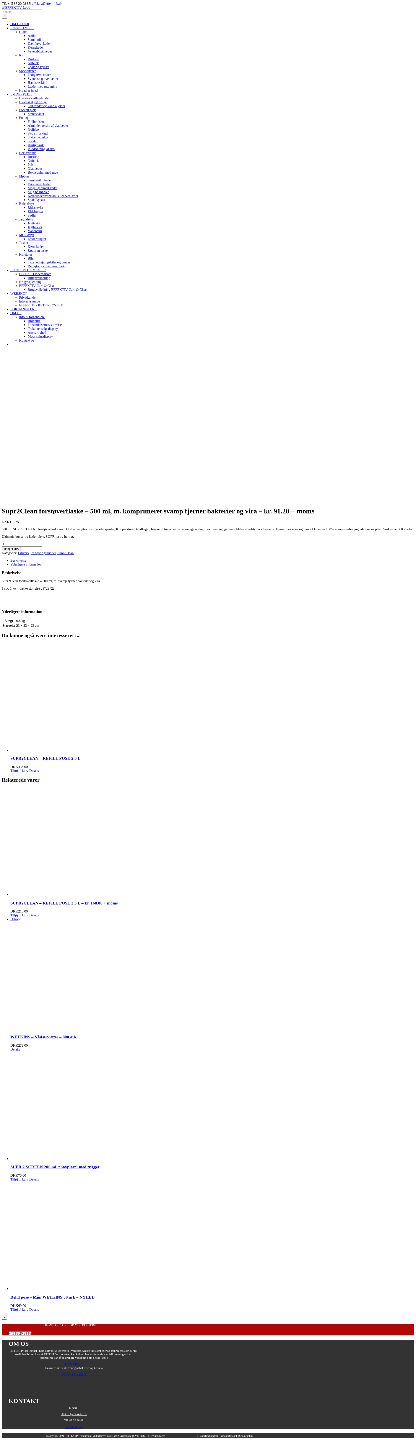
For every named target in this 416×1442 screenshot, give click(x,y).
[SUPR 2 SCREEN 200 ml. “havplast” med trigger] (212, 1106)
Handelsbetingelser (208, 1435)
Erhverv (23, 553)
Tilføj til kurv (11, 549)
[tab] (212, 560)
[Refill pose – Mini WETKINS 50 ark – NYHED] (212, 1236)
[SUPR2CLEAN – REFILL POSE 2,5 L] (212, 697)
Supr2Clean (65, 553)
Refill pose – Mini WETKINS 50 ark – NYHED (52, 1297)
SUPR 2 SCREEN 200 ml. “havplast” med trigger (54, 1167)
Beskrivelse (18, 560)
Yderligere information (26, 564)
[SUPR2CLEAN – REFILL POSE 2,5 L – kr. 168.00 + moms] (212, 842)
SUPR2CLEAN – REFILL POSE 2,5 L (45, 758)
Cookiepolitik (246, 1435)
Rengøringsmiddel (43, 553)
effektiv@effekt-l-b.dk (46, 3)
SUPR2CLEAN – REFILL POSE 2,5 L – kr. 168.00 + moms (64, 903)
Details (34, 771)
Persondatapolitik (228, 1435)
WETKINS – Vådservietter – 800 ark (43, 1037)
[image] (73, 1390)
